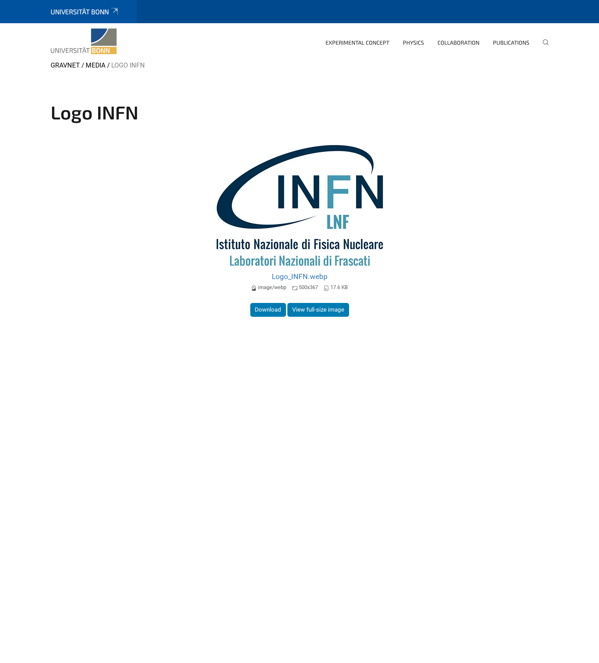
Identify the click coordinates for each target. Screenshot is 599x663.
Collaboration (458, 42)
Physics (413, 42)
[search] (542, 47)
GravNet (65, 65)
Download (268, 309)
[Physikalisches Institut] (84, 41)
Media (95, 65)
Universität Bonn (80, 12)
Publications (511, 42)
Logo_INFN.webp (300, 276)
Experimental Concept (357, 42)
